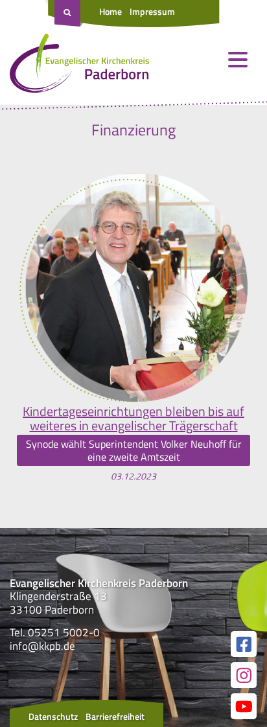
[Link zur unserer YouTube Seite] (244, 706)
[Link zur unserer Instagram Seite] (244, 675)
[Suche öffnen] (68, 13)
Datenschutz (53, 716)
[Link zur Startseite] (79, 66)
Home (110, 11)
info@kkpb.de (42, 646)
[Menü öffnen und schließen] (238, 59)
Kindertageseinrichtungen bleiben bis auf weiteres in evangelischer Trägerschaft (133, 418)
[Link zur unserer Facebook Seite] (244, 644)
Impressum (152, 11)
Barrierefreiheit (115, 716)
